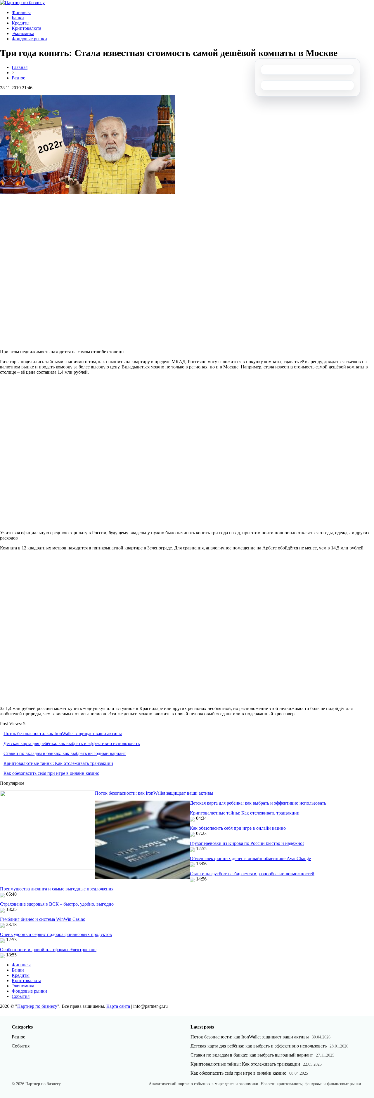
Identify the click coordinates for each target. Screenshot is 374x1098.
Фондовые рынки (29, 38)
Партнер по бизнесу (37, 1006)
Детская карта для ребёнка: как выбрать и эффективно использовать (72, 743)
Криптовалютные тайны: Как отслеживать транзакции (58, 763)
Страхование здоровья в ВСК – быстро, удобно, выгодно (57, 904)
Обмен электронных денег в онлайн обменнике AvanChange (250, 858)
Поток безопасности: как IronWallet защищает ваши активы (63, 733)
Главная (19, 67)
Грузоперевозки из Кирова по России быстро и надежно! (247, 843)
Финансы (21, 12)
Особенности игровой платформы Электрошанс (48, 949)
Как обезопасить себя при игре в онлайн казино (51, 773)
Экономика (23, 33)
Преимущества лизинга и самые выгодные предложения (56, 888)
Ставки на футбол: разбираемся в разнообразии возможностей (252, 873)
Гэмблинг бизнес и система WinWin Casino (42, 919)
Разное (18, 77)
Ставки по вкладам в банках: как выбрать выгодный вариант (65, 753)
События (21, 996)
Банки (18, 17)
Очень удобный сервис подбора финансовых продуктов (56, 934)
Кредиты (21, 22)
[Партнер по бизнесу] (22, 2)
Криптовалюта (26, 28)
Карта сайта (118, 1006)
